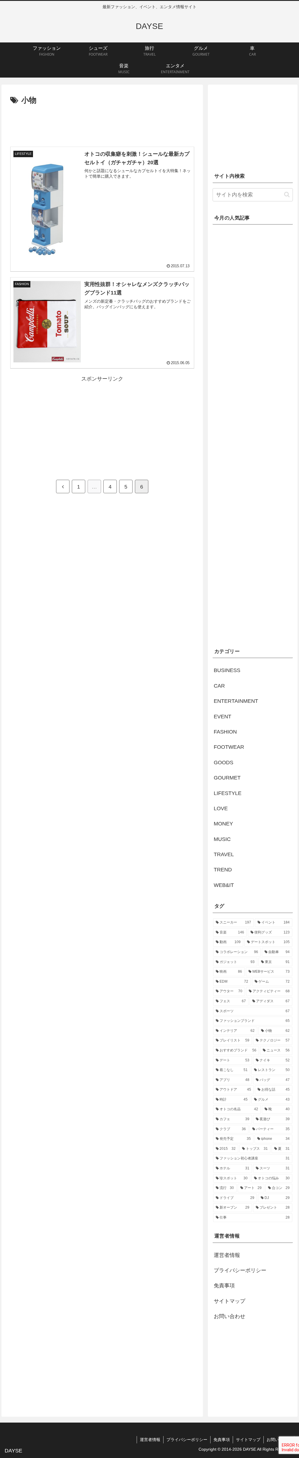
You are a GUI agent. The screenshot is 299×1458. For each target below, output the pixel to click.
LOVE (221, 808)
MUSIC (222, 839)
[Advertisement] (102, 124)
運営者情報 (227, 1255)
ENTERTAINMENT (236, 701)
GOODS (223, 762)
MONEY (223, 824)
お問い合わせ (229, 1316)
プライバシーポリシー (240, 1270)
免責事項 (224, 1286)
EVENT (222, 716)
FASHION (225, 732)
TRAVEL (224, 854)
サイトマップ (229, 1301)
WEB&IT (224, 885)
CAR (219, 686)
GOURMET (227, 778)
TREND (223, 870)
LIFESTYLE (227, 793)
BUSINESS (227, 670)
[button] (287, 194)
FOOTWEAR (229, 747)
